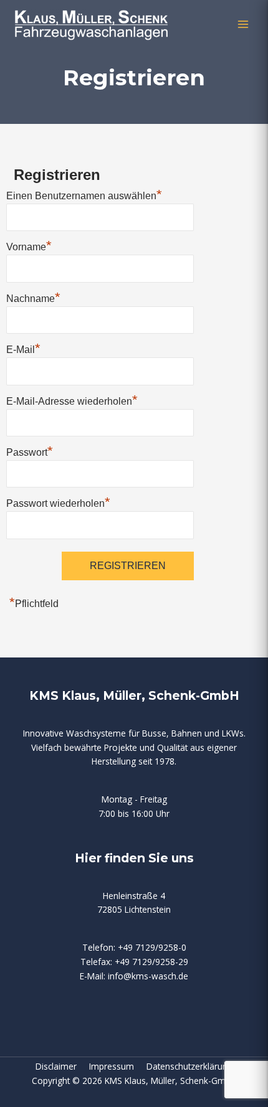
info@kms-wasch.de (148, 976)
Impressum (117, 1066)
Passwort (29, 451)
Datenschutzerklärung (189, 1066)
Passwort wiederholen (58, 502)
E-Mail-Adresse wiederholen (72, 400)
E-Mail (23, 348)
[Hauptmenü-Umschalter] (243, 24)
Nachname (33, 297)
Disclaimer (62, 1066)
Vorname (29, 245)
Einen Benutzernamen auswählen (84, 194)
